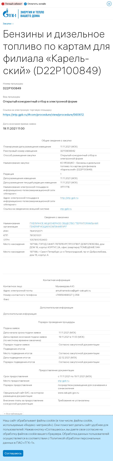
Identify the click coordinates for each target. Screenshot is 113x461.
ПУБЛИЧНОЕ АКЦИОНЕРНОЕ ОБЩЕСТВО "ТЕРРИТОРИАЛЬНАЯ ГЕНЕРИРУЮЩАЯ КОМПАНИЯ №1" (64, 225)
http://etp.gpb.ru (69, 197)
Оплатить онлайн (37, 3)
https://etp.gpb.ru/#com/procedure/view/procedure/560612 (43, 114)
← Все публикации (13, 413)
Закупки (7, 23)
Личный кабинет (13, 3)
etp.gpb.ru (66, 208)
